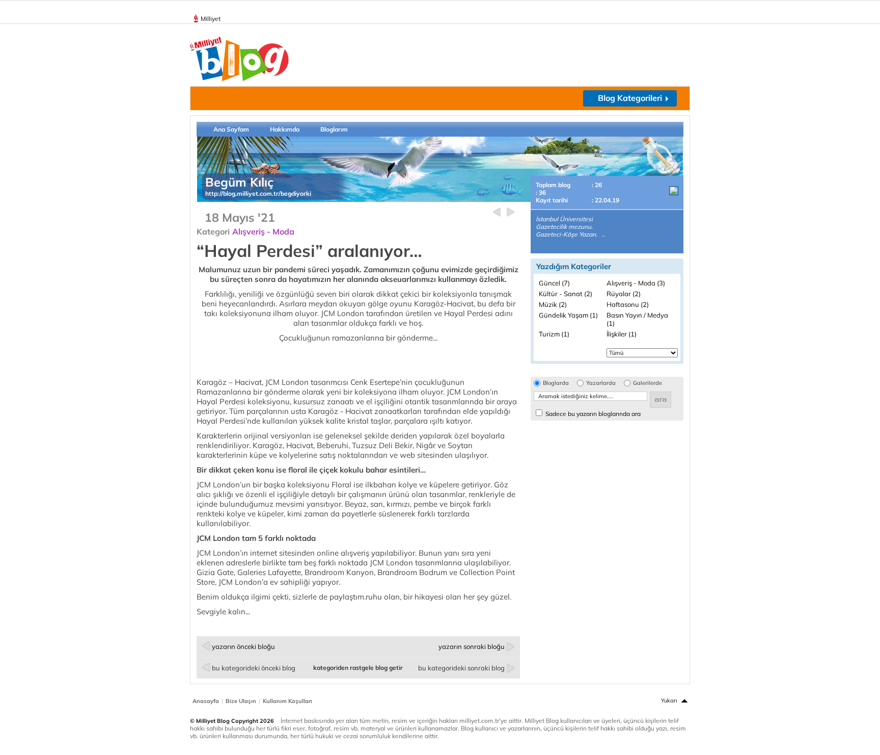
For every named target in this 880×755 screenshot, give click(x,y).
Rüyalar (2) (624, 294)
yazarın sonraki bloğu (471, 646)
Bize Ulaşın (241, 701)
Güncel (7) (554, 283)
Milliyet (211, 18)
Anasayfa (206, 701)
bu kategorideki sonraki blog (461, 668)
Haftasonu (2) (628, 304)
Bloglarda (556, 383)
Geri (496, 212)
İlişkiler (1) (622, 334)
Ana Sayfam (231, 129)
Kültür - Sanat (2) (565, 294)
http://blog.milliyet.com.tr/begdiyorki (258, 193)
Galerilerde (647, 383)
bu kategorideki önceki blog (253, 668)
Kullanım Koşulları (287, 701)
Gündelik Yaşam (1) (568, 315)
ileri (510, 212)
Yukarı (669, 700)
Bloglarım (334, 129)
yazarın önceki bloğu (243, 646)
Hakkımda (284, 129)
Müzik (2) (553, 304)
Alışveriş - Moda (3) (636, 283)
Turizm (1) (554, 334)
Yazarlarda (601, 383)
